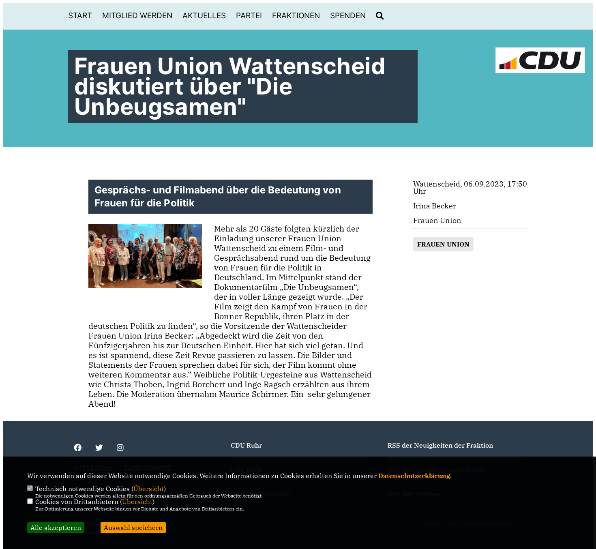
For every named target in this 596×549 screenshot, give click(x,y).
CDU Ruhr (246, 445)
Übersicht (148, 489)
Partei (249, 15)
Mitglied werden (137, 15)
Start (80, 15)
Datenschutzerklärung (414, 476)
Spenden (348, 15)
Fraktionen (296, 15)
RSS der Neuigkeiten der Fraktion (440, 445)
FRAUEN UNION (443, 244)
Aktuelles (204, 15)
